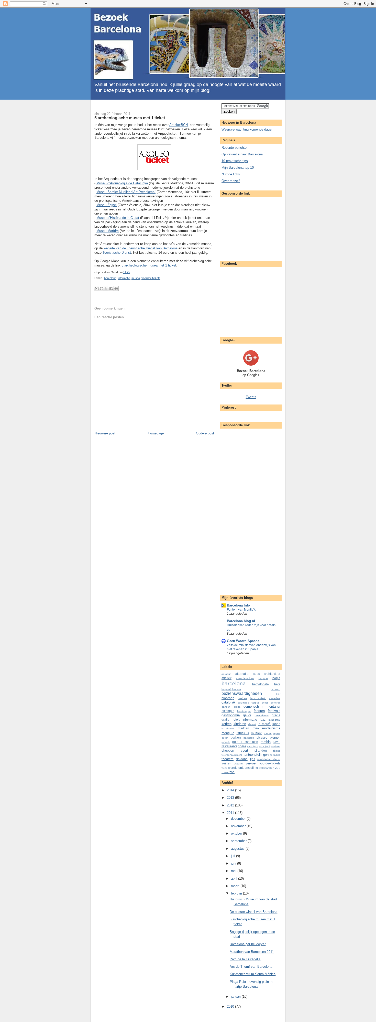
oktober (237, 833)
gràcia (276, 715)
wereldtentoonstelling (243, 767)
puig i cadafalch (245, 741)
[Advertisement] (153, 105)
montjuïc (228, 733)
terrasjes (275, 754)
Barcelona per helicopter (248, 944)
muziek (256, 733)
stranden (261, 750)
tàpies (276, 750)
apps (256, 673)
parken (236, 737)
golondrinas (262, 715)
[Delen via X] (106, 288)
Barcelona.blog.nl (241, 621)
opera (276, 733)
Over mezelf (231, 181)
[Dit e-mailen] (96, 288)
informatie (124, 278)
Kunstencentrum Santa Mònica (252, 974)
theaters (228, 759)
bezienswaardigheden (242, 693)
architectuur (272, 673)
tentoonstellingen (256, 755)
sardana (275, 746)
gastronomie (231, 715)
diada (237, 706)
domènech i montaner (262, 706)
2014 (231, 790)
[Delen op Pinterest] (116, 288)
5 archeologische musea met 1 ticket (129, 117)
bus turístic (258, 698)
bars (277, 684)
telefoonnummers (232, 754)
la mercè (264, 724)
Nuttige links (231, 174)
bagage (263, 678)
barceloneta (260, 684)
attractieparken (245, 678)
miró (256, 728)
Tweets (251, 397)
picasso (262, 737)
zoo (232, 772)
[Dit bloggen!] (101, 288)
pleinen (275, 737)
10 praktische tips (235, 161)
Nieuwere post (104, 433)
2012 (231, 805)
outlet (225, 737)
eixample (228, 710)
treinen (226, 763)
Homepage (156, 433)
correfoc (275, 702)
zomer (225, 772)
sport (244, 750)
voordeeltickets (150, 278)
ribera (242, 746)
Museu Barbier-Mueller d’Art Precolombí (126, 192)
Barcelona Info (238, 605)
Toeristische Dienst (117, 252)
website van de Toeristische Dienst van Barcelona (141, 248)
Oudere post (205, 433)
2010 (231, 1006)
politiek (226, 742)
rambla (266, 742)
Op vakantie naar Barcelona (242, 154)
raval (276, 741)
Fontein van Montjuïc (241, 609)
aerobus (226, 674)
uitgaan (238, 763)
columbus (243, 702)
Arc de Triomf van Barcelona (251, 966)
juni (234, 863)
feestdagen (244, 711)
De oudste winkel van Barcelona (253, 912)
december (239, 819)
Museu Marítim (107, 231)
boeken (242, 698)
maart (235, 886)
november (239, 826)
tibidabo (242, 759)
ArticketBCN (178, 125)
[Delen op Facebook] (111, 288)
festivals (274, 711)
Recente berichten (235, 148)
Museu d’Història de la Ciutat (117, 218)
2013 (231, 798)
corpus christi (260, 702)
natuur (268, 733)
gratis (225, 719)
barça (276, 678)
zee (277, 767)
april (234, 878)
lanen (276, 724)
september (239, 841)
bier (278, 694)
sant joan (252, 746)
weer (224, 767)
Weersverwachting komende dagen (247, 129)
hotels (236, 719)
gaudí (247, 715)
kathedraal (274, 719)
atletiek (226, 678)
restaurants (229, 746)
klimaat (252, 724)
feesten (259, 711)
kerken (226, 724)
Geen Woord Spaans (243, 641)
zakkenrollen (266, 767)
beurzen (275, 689)
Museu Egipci (106, 205)
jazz (263, 719)
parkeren (249, 737)
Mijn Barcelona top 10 (238, 167)
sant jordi (264, 746)
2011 (231, 813)
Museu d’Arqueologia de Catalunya (122, 183)
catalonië (228, 702)
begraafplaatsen (231, 689)
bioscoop (228, 698)
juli (233, 856)
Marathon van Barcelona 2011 (252, 952)
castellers (274, 698)
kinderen (240, 724)
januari (236, 996)
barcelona (110, 278)
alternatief (242, 673)
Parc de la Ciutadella (245, 959)
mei (234, 871)
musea (135, 278)
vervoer (251, 763)
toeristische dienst (268, 759)
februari (237, 893)
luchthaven (228, 728)
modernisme (271, 728)
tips (252, 759)
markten (243, 728)
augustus (238, 848)
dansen (226, 706)
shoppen (228, 750)
